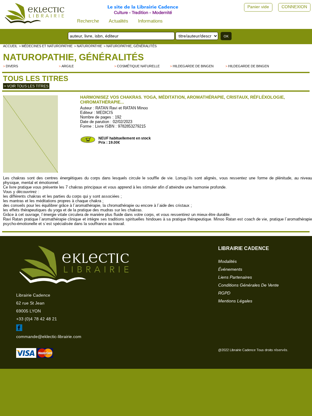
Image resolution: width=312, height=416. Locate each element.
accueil (10, 46)
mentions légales (235, 300)
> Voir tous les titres (26, 86)
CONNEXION (294, 6)
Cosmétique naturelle (138, 66)
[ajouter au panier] (87, 142)
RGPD (224, 293)
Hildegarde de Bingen (193, 66)
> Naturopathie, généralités (130, 46)
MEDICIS (104, 112)
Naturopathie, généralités (73, 57)
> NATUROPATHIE (88, 46)
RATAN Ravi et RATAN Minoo (121, 108)
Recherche (88, 20)
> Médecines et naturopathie (46, 46)
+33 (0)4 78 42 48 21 (36, 318)
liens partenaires (235, 277)
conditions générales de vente (248, 285)
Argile (68, 66)
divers (12, 66)
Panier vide (258, 6)
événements (230, 269)
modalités (227, 261)
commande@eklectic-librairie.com (48, 336)
